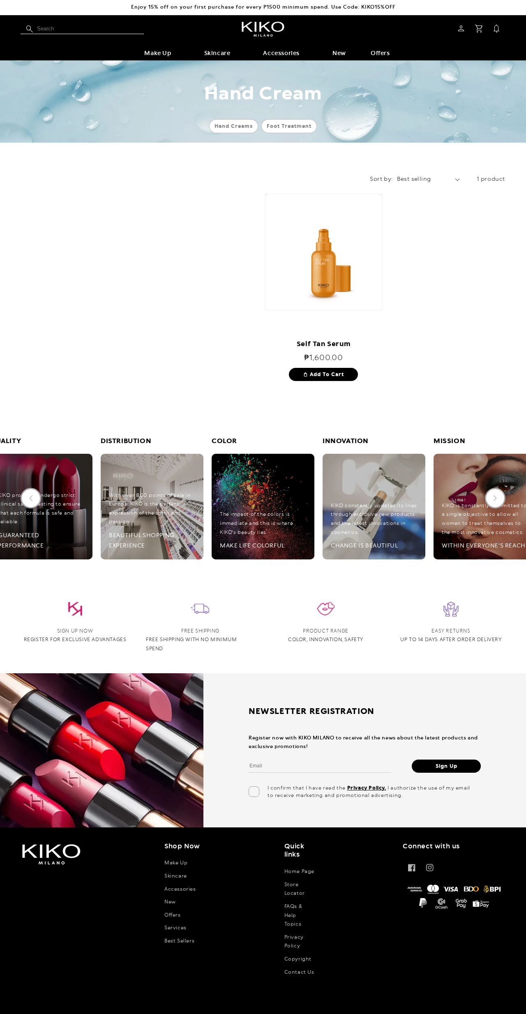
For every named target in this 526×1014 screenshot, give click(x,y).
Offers (172, 914)
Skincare (217, 53)
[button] (157, 53)
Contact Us (299, 972)
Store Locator (294, 889)
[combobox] (82, 28)
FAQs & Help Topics (293, 915)
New (170, 901)
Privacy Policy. (366, 787)
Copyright (297, 958)
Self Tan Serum (324, 344)
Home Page (299, 871)
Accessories (281, 53)
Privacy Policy (294, 942)
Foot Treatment (289, 126)
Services (175, 927)
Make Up (157, 53)
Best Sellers (179, 940)
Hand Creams (234, 126)
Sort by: (381, 179)
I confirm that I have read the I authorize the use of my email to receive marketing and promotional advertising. (369, 791)
